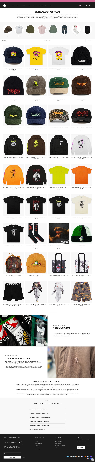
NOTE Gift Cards (58, 439)
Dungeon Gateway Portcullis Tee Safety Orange (81, 188)
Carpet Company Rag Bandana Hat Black (36, 304)
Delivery (36, 439)
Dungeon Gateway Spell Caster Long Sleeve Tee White (81, 158)
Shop (7, 9)
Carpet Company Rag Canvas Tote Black (59, 275)
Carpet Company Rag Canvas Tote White (81, 275)
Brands (41, 5)
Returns (36, 441)
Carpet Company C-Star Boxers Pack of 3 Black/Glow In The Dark (13, 305)
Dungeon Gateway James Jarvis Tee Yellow (36, 68)
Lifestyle (35, 5)
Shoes (28, 5)
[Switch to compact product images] (5, 40)
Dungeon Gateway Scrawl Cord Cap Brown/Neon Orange (81, 98)
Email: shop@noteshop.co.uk (8, 439)
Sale (46, 5)
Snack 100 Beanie (81, 245)
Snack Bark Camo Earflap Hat (13, 275)
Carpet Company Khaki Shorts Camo (81, 304)
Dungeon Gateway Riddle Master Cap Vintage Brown (36, 98)
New (9, 5)
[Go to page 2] (55, 311)
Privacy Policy (37, 445)
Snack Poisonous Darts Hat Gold (36, 275)
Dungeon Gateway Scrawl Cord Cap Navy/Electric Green (36, 128)
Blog (50, 5)
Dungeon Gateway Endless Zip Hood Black (59, 157)
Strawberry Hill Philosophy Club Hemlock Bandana (58, 246)
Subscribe (12, 457)
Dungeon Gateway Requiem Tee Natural (81, 217)
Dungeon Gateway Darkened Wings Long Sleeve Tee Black (36, 188)
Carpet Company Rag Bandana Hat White (59, 304)
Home (4, 9)
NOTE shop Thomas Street (60, 445)
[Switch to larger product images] (2, 40)
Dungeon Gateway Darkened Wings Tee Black (36, 217)
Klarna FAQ (37, 447)
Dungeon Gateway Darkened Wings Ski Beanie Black (13, 98)
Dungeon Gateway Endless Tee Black (13, 217)
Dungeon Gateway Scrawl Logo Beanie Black (81, 68)
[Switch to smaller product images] (4, 40)
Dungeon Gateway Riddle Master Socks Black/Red (36, 246)
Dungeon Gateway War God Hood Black (13, 157)
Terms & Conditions (38, 443)
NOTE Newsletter (58, 441)
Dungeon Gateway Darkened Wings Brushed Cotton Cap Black (81, 128)
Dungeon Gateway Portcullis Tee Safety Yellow (59, 188)
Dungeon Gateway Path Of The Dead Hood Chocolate (36, 158)
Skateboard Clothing (13, 9)
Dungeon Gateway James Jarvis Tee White (59, 68)
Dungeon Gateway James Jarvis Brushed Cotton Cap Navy (13, 69)
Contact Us (37, 448)
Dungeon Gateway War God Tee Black (59, 217)
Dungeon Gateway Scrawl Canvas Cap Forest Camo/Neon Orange (59, 128)
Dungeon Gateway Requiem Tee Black (13, 245)
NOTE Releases (58, 443)
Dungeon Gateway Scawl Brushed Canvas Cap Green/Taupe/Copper (59, 98)
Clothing (23, 5)
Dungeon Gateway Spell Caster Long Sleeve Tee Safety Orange (13, 188)
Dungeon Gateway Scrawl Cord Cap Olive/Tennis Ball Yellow (13, 128)
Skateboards (15, 5)
